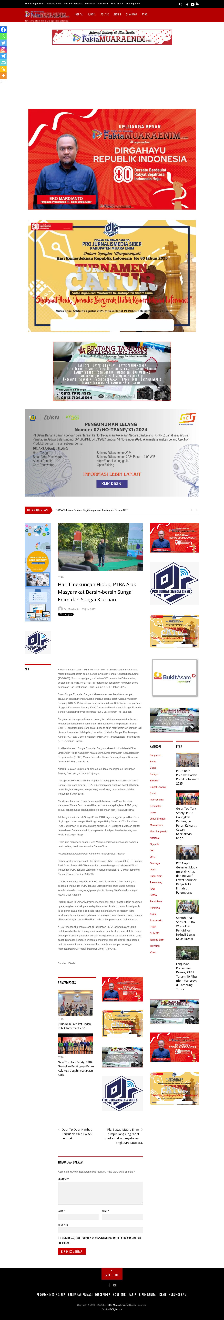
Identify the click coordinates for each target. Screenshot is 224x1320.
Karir (132, 1294)
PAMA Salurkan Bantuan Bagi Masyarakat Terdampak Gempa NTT (92, 510)
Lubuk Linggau (157, 818)
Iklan (162, 1294)
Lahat (153, 812)
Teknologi (155, 945)
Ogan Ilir (154, 844)
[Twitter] (3, 43)
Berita (79, 14)
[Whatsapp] (3, 36)
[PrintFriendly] (3, 62)
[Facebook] (3, 29)
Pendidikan (156, 901)
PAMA (153, 895)
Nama (61, 1211)
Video (153, 952)
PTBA (144, 14)
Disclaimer (102, 1294)
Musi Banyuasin (158, 831)
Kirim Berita (117, 3)
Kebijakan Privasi (80, 1294)
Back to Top (112, 1275)
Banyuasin (155, 755)
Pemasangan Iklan (34, 3)
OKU (152, 856)
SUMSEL (92, 14)
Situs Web (63, 1224)
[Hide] (1, 82)
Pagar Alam (156, 876)
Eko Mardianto (71, 609)
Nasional (154, 837)
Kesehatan (155, 806)
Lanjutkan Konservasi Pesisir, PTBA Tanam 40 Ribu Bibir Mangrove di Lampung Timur (186, 976)
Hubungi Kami (133, 3)
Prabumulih (156, 920)
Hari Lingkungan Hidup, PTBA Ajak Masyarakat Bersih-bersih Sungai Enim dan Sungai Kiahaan (97, 592)
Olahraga (131, 14)
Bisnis (117, 14)
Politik (105, 14)
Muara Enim (156, 825)
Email (105, 1211)
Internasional (156, 799)
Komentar (63, 1179)
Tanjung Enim (157, 939)
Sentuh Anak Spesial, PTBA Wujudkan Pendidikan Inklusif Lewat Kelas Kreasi (185, 928)
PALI (152, 888)
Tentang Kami (54, 3)
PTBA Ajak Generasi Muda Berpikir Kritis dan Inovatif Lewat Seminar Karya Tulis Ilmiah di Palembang (186, 878)
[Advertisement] (112, 77)
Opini (152, 869)
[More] (3, 75)
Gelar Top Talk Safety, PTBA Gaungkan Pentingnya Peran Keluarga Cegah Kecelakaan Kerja (186, 823)
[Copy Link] (3, 69)
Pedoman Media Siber (96, 3)
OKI (152, 850)
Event (153, 793)
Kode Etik (119, 1294)
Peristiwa (155, 907)
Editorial (154, 780)
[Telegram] (3, 56)
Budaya (154, 774)
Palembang (156, 882)
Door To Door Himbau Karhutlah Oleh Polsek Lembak (75, 1133)
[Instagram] (3, 49)
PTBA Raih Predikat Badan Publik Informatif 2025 (187, 777)
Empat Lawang (158, 787)
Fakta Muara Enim (116, 1305)
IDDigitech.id (115, 1309)
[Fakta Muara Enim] (47, 16)
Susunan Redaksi (73, 3)
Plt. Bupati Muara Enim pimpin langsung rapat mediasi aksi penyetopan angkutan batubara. (124, 1136)
